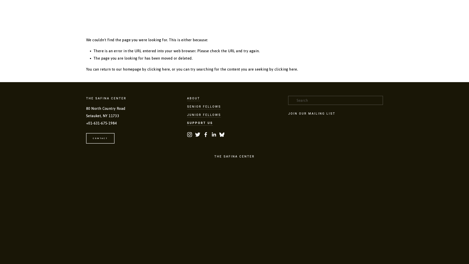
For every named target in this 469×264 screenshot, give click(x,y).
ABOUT (193, 98)
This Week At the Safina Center (292, 24)
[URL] (221, 134)
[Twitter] (197, 134)
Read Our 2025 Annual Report (340, 24)
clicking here (158, 69)
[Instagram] (189, 134)
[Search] (111, 9)
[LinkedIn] (213, 134)
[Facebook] (205, 134)
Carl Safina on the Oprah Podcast (240, 24)
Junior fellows (204, 115)
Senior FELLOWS (204, 106)
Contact (374, 24)
